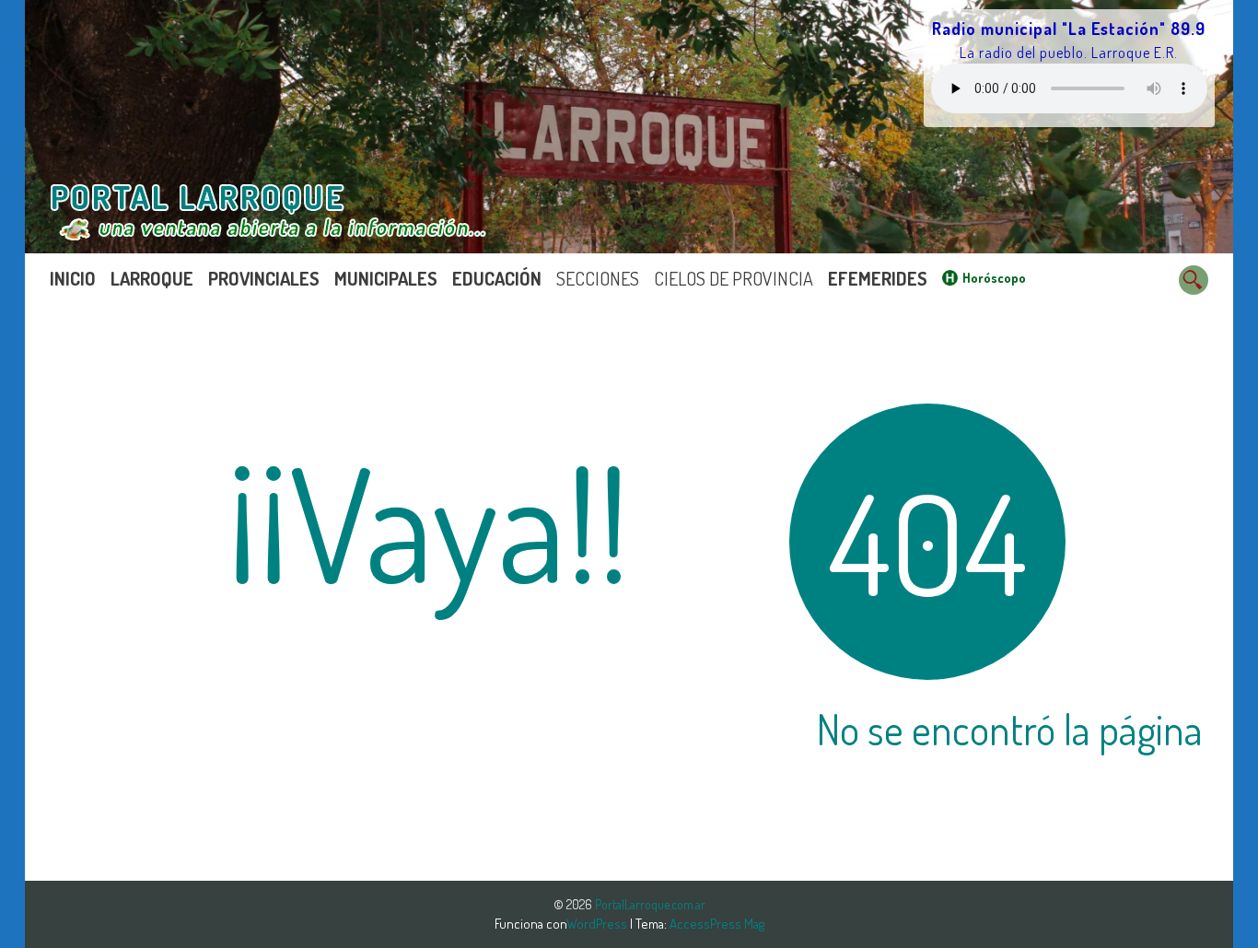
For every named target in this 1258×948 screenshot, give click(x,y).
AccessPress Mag (717, 923)
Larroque (152, 278)
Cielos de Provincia (733, 278)
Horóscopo (994, 278)
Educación (497, 278)
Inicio (73, 278)
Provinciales (264, 278)
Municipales (385, 278)
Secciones (597, 278)
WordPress (598, 923)
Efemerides (877, 278)
